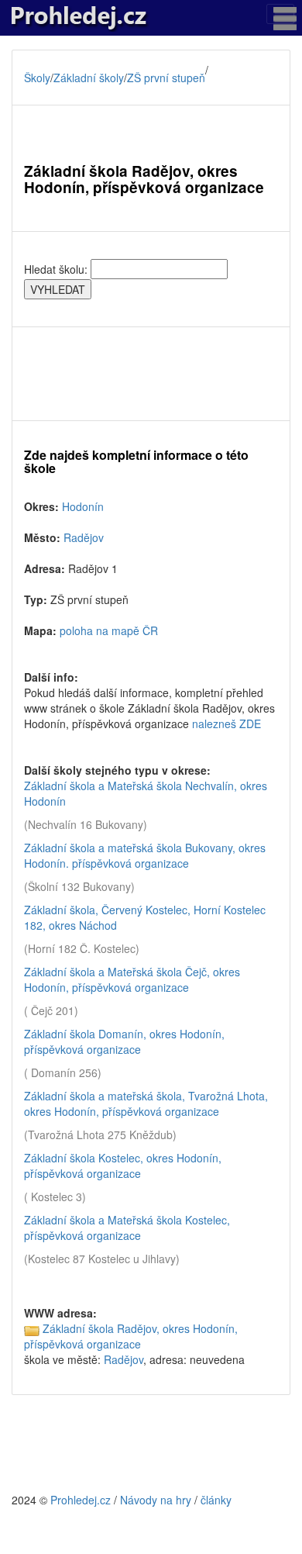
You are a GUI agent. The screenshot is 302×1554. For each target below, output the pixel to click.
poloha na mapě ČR (109, 630)
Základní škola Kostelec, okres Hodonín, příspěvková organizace (122, 1165)
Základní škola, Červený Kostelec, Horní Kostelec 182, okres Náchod (145, 917)
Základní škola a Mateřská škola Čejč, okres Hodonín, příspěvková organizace (132, 979)
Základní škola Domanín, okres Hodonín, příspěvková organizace (124, 1041)
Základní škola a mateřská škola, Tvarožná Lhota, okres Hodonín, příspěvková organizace (146, 1103)
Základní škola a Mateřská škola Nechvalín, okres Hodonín (145, 793)
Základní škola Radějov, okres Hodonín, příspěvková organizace (131, 1336)
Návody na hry (155, 1499)
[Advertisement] (151, 374)
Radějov (83, 537)
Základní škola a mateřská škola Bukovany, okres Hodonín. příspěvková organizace (145, 855)
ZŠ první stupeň (166, 77)
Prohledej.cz (80, 1499)
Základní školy (88, 77)
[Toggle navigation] (280, 14)
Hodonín (83, 506)
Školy (37, 77)
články (216, 1499)
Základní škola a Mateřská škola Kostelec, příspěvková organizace (127, 1227)
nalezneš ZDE (226, 723)
